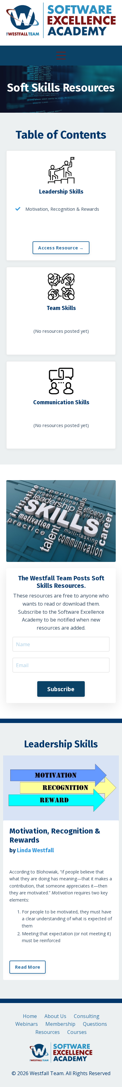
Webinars (26, 1024)
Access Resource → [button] (61, 248)
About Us (55, 1016)
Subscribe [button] (60, 689)
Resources (47, 1032)
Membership (60, 1024)
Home (30, 1016)
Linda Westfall (35, 850)
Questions (95, 1024)
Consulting (86, 1016)
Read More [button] (27, 967)
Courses (77, 1032)
